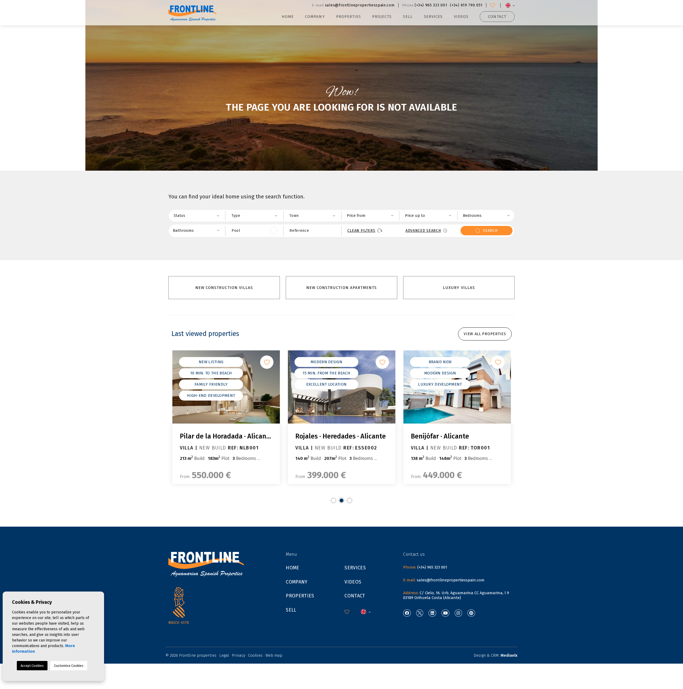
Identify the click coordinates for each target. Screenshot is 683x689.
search (490, 230)
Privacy (238, 655)
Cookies (255, 655)
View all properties (485, 334)
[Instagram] (458, 613)
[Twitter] (419, 613)
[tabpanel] (226, 417)
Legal (224, 655)
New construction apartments (341, 287)
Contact (497, 16)
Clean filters (361, 230)
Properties (300, 596)
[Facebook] (407, 613)
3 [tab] (349, 500)
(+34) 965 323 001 (431, 5)
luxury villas (459, 287)
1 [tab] (333, 500)
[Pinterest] (471, 613)
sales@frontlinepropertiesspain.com (360, 5)
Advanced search (423, 230)
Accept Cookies (32, 666)
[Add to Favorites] (266, 362)
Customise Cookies (69, 666)
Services (433, 16)
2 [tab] (341, 500)
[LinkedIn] (432, 613)
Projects (382, 16)
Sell (407, 16)
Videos (461, 16)
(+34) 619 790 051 (466, 5)
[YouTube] (445, 613)
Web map (273, 655)
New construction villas (224, 287)
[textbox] (199, 215)
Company (315, 16)
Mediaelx (509, 655)
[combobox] (196, 215)
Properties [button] (348, 16)
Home (288, 16)
